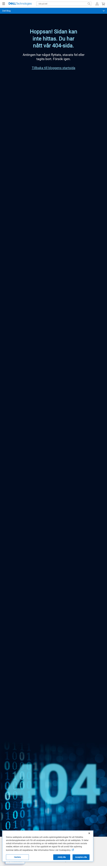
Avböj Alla (62, 857)
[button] (97, 4)
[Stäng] (89, 833)
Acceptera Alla (81, 857)
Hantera (17, 857)
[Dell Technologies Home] (20, 4)
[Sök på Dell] (89, 4)
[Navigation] (4, 3)
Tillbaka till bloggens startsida (53, 68)
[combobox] (63, 4)
